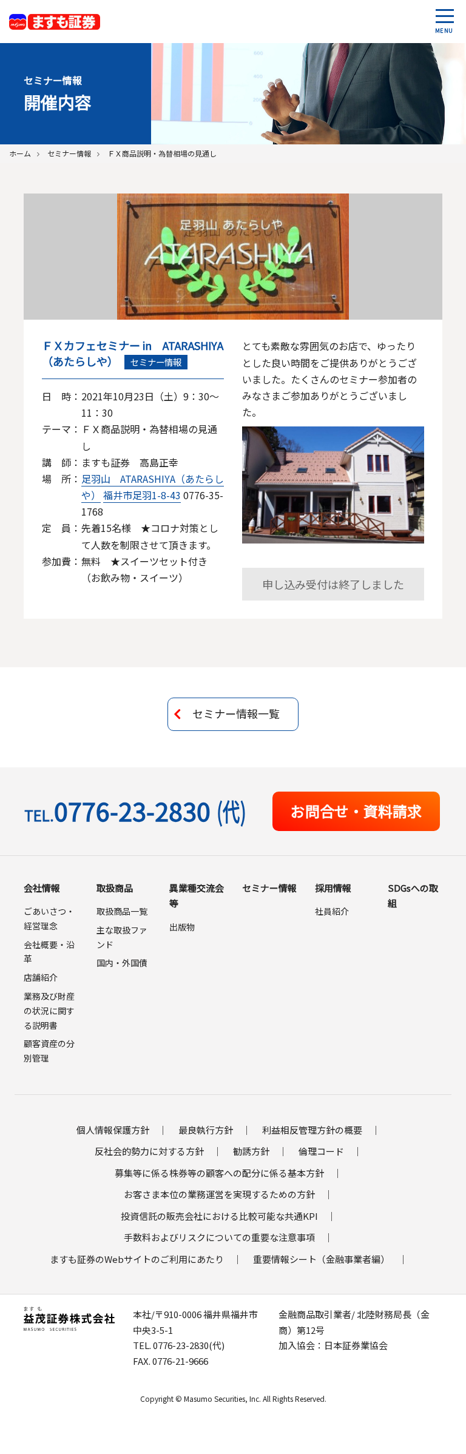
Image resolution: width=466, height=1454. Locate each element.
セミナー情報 (69, 153)
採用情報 (333, 887)
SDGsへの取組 (413, 895)
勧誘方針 (251, 1151)
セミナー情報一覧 (236, 713)
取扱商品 (114, 887)
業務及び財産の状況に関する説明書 (49, 1010)
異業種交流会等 (196, 895)
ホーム (20, 153)
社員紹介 (332, 911)
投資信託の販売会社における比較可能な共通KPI (219, 1216)
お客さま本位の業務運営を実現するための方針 (219, 1194)
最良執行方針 (205, 1129)
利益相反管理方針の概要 (312, 1129)
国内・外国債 (121, 963)
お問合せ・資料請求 (356, 810)
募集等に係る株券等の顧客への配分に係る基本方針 (219, 1172)
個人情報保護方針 (112, 1129)
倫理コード (321, 1151)
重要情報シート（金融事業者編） (321, 1259)
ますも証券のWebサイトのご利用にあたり (137, 1259)
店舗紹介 (41, 977)
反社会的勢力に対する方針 (149, 1151)
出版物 (182, 927)
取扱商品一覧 (121, 911)
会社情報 (42, 887)
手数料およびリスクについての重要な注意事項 (219, 1237)
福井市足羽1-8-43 (142, 495)
